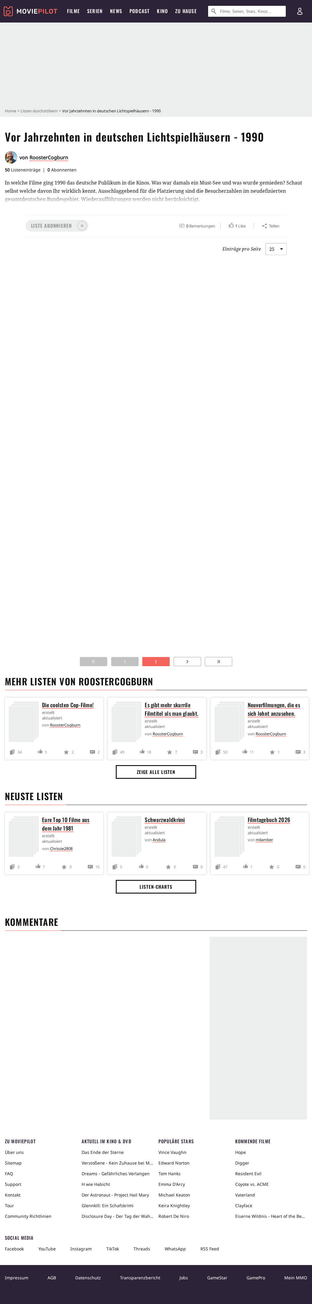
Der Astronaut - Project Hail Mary (115, 1195)
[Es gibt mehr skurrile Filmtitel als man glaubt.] (128, 723)
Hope (240, 1152)
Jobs (183, 1278)
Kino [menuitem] (162, 11)
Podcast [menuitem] (139, 11)
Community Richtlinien (28, 1216)
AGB (52, 1278)
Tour (9, 1205)
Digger (242, 1163)
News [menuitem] (116, 11)
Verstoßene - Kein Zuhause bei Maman (118, 1163)
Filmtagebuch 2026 (269, 820)
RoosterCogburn (49, 157)
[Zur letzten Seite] (218, 661)
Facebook (14, 1249)
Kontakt (12, 1195)
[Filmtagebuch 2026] (231, 837)
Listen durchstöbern (39, 111)
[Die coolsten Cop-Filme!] (25, 723)
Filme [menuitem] (73, 11)
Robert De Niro (173, 1216)
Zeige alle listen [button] (156, 771)
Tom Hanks (169, 1173)
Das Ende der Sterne (103, 1152)
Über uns (14, 1152)
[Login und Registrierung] (299, 11)
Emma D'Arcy (171, 1184)
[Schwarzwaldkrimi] (128, 837)
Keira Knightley (174, 1205)
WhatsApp (175, 1249)
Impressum (16, 1278)
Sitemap (13, 1163)
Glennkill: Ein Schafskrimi (107, 1205)
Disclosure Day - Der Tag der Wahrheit (118, 1216)
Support (13, 1184)
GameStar (217, 1278)
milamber (264, 839)
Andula (159, 839)
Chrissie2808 (61, 848)
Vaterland (245, 1195)
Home (10, 111)
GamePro (255, 1278)
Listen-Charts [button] (156, 886)
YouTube (47, 1249)
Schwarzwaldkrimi (165, 820)
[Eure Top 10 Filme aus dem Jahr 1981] (25, 837)
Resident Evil (248, 1173)
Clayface (243, 1205)
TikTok (112, 1249)
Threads (141, 1249)
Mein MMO (295, 1278)
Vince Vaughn (172, 1152)
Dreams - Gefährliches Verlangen (116, 1173)
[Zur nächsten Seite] (187, 661)
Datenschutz (88, 1278)
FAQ (9, 1173)
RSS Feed (209, 1249)
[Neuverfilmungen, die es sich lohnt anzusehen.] (231, 723)
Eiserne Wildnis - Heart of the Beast (271, 1216)
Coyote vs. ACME (252, 1184)
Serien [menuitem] (95, 11)
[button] (57, 226)
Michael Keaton (174, 1195)
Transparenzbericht (140, 1278)
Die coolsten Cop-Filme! (68, 705)
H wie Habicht (96, 1184)
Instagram (81, 1249)
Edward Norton (174, 1163)
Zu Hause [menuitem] (186, 11)
